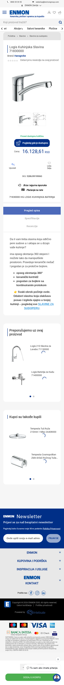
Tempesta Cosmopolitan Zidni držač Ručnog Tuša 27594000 (43, 456)
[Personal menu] (49, 11)
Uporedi (12, 168)
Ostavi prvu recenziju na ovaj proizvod (39, 60)
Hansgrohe (20, 56)
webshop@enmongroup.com (47, 2)
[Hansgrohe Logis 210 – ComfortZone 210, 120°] (18, 353)
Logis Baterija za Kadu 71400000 (42, 374)
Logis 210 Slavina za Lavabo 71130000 (40, 348)
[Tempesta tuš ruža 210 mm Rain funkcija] (18, 436)
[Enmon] (8, 516)
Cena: (17, 151)
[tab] (32, 211)
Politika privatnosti (51, 528)
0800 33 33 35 (16, 2)
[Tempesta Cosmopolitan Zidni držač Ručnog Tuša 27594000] (19, 462)
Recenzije (32, 226)
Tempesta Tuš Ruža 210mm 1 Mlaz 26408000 (43, 430)
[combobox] (28, 22)
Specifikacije (32, 218)
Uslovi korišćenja (24, 605)
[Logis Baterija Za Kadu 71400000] (19, 379)
